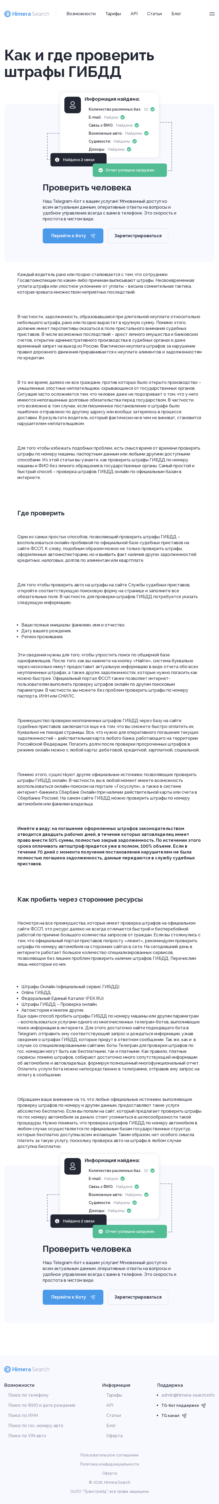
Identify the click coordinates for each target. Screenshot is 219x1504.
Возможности (81, 13)
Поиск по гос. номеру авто (35, 1425)
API (134, 13)
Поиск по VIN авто (27, 1435)
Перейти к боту (68, 235)
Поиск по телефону (28, 1395)
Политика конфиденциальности (109, 1464)
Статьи (154, 13)
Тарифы (113, 13)
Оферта (114, 1435)
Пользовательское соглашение (109, 1455)
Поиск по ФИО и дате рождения (41, 1405)
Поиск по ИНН (23, 1415)
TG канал (170, 1415)
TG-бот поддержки (180, 1405)
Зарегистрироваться (138, 235)
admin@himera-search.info (188, 1395)
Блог (176, 13)
